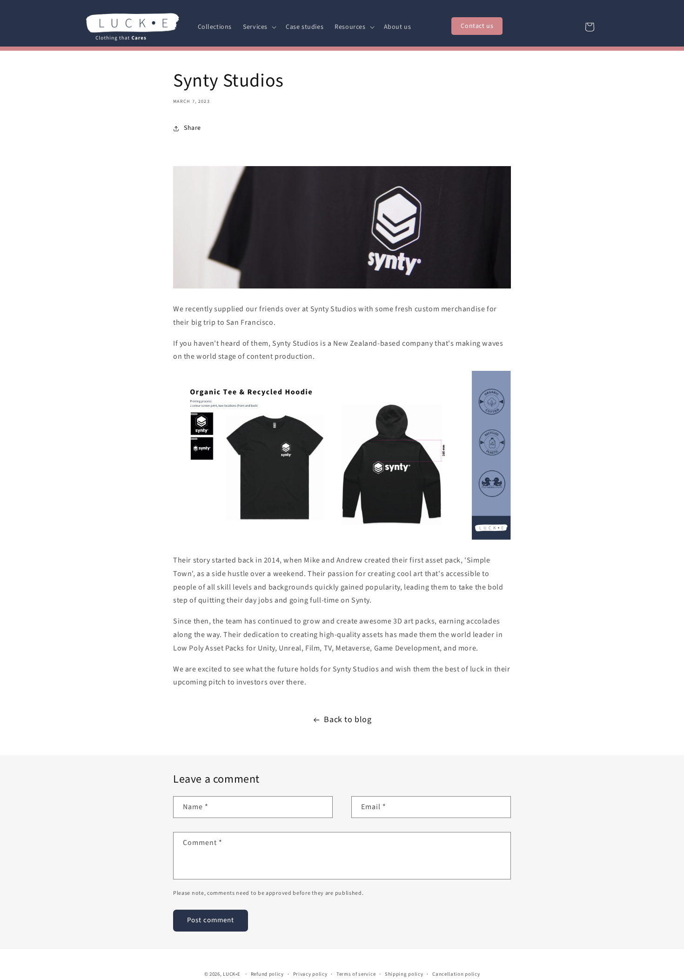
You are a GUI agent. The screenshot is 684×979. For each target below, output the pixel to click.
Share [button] (192, 128)
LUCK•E (231, 974)
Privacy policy (310, 974)
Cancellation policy (456, 974)
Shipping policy (404, 974)
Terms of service (356, 974)
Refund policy (267, 974)
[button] (258, 27)
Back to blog (347, 719)
